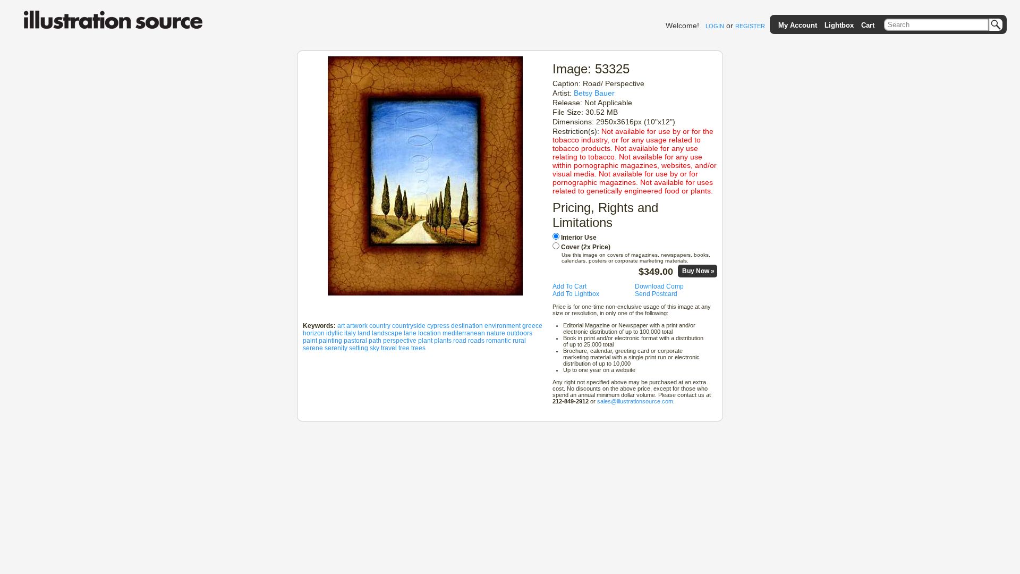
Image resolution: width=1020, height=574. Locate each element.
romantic (498, 340)
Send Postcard (656, 294)
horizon (314, 333)
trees (418, 348)
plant (425, 340)
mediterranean (464, 333)
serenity (336, 348)
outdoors (519, 333)
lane (410, 333)
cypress (438, 326)
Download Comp (659, 286)
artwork (357, 326)
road (459, 340)
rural (519, 340)
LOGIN (715, 26)
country (379, 326)
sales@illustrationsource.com (635, 401)
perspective (399, 340)
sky (374, 348)
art (341, 326)
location (429, 333)
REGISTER (750, 26)
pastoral (355, 340)
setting (358, 348)
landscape (387, 333)
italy (350, 333)
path (375, 340)
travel (389, 348)
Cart (867, 25)
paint (310, 340)
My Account (797, 25)
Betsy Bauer (594, 93)
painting (330, 340)
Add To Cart (569, 286)
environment (502, 326)
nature (496, 333)
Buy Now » (698, 271)
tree (404, 348)
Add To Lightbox (575, 294)
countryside (409, 326)
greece (532, 326)
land (364, 333)
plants (443, 340)
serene (313, 348)
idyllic (334, 333)
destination (467, 326)
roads (476, 340)
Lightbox (839, 25)
